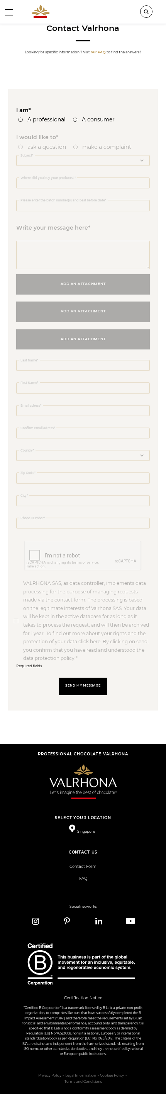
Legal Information (80, 1075)
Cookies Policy (112, 1075)
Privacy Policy (49, 1075)
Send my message (82, 685)
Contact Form (83, 866)
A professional (46, 119)
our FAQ (98, 52)
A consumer (98, 119)
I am (22, 110)
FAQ (83, 878)
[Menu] (9, 12)
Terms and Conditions (83, 1082)
